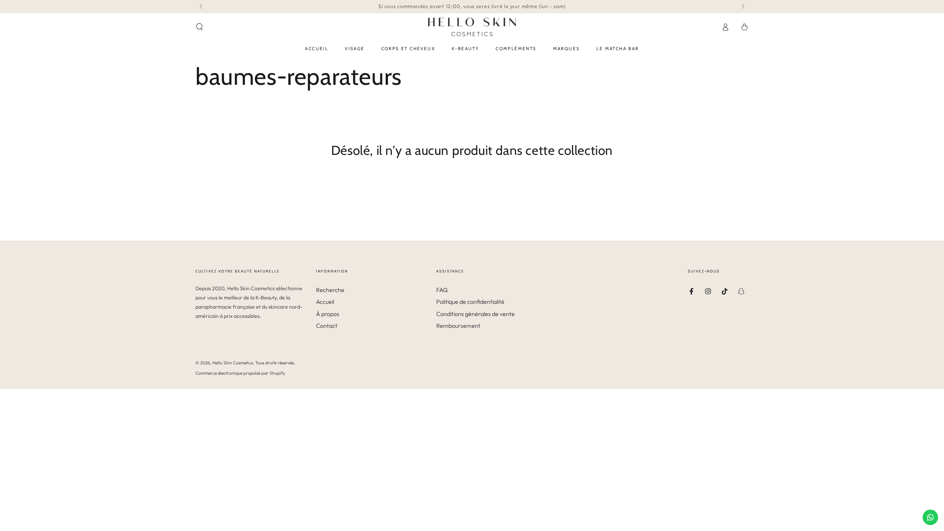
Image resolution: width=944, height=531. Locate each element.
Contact (326, 325)
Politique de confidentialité (470, 301)
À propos (327, 313)
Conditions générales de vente (475, 313)
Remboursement (458, 325)
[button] (199, 27)
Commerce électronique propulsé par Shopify (240, 373)
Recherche (330, 290)
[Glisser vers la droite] (742, 6)
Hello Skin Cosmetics (232, 362)
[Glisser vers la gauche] (201, 6)
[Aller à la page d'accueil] (472, 27)
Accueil (325, 301)
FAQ (442, 290)
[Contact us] (930, 517)
